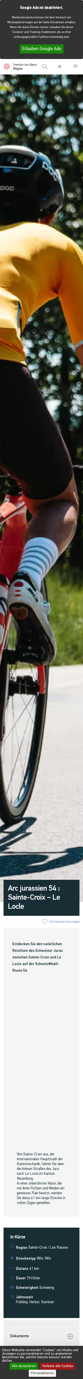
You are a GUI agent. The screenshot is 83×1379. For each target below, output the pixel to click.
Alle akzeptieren (24, 1366)
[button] (45, 67)
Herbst (34, 1302)
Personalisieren (42, 1373)
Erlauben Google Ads (41, 49)
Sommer (47, 1302)
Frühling (22, 1302)
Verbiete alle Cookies (57, 1366)
